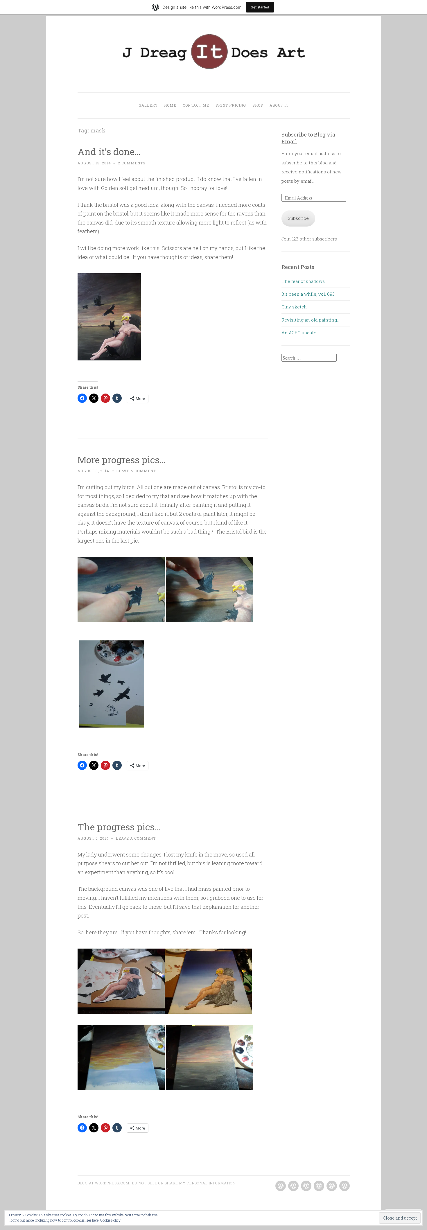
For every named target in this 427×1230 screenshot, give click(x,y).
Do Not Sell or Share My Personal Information (184, 1183)
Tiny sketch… (295, 307)
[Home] (293, 1186)
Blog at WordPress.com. (104, 1183)
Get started (260, 7)
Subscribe (298, 218)
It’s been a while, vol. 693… (309, 294)
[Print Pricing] (319, 1186)
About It (279, 105)
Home (170, 105)
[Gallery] (280, 1186)
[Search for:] (309, 358)
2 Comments (132, 163)
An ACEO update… (300, 332)
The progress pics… (119, 826)
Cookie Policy (110, 1220)
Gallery (148, 105)
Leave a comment (136, 470)
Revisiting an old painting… (310, 320)
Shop (257, 105)
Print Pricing (231, 105)
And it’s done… (109, 151)
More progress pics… (121, 459)
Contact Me (196, 105)
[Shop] (331, 1186)
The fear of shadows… (304, 281)
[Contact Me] (306, 1186)
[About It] (344, 1186)
